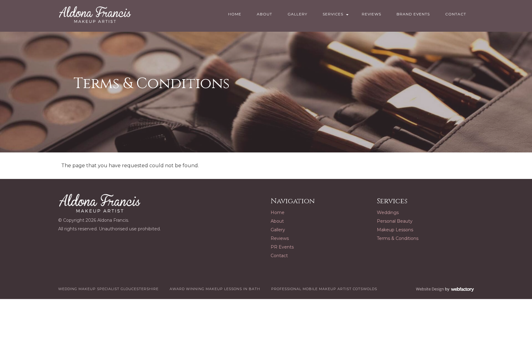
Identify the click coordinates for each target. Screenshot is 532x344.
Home (234, 14)
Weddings (388, 212)
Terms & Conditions (397, 238)
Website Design (430, 289)
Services (333, 14)
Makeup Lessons (395, 230)
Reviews (371, 14)
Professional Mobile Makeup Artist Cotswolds (324, 289)
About (264, 14)
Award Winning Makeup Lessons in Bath (215, 289)
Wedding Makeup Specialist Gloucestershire (108, 289)
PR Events (282, 247)
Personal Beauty (395, 221)
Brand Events (413, 14)
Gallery (297, 14)
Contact (455, 14)
